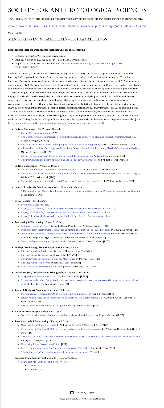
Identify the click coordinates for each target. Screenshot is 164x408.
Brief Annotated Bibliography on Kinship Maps (46, 266)
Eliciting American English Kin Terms (41, 251)
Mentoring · (106, 26)
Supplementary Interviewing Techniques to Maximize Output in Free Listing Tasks (65, 229)
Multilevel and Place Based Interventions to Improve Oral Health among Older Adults (66, 297)
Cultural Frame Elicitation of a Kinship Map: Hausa (48, 258)
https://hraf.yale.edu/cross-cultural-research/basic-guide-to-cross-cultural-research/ (69, 208)
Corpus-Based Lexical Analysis (37, 276)
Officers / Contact (135, 26)
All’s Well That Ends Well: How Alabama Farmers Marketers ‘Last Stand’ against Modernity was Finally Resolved (80, 336)
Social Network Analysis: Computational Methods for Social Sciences (57, 315)
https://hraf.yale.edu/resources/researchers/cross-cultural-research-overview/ (65, 212)
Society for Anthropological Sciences (77, 10)
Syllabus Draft (34, 365)
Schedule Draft (35, 369)
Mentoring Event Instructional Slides (41, 344)
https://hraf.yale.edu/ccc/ (35, 204)
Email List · (48, 26)
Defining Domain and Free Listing (39, 226)
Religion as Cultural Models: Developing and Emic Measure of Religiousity (60, 144)
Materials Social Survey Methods (38, 325)
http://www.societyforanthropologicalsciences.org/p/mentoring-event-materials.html (55, 123)
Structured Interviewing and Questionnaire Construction (51, 241)
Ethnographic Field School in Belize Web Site (45, 361)
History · (61, 26)
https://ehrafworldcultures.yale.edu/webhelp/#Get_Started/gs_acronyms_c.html (66, 216)
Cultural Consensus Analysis (36, 133)
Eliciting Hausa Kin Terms (35, 255)
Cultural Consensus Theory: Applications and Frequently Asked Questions (60, 159)
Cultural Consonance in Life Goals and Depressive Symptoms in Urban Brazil (62, 181)
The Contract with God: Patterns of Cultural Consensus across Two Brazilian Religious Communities (75, 136)
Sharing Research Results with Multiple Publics (46, 305)
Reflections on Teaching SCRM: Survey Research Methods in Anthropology (61, 329)
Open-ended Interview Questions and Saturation (47, 233)
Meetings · (73, 26)
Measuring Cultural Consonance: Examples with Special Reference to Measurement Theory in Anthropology (79, 173)
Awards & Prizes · (30, 26)
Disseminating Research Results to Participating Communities (54, 293)
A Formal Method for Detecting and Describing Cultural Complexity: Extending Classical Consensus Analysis (79, 148)
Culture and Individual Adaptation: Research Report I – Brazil (53, 169)
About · (13, 26)
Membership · (89, 26)
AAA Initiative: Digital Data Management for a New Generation (54, 352)
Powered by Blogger (84, 392)
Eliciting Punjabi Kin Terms (35, 262)
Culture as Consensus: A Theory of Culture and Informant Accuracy (57, 155)
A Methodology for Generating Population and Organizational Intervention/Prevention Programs (74, 190)
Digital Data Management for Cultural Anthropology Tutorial (54, 348)
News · (119, 26)
